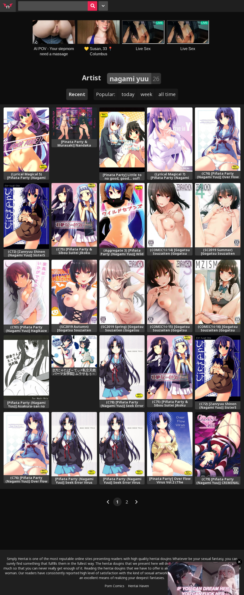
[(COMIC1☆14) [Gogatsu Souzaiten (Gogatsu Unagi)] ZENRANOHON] (170, 215)
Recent (77, 94)
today (128, 94)
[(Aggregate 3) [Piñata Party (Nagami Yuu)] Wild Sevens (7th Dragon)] (122, 215)
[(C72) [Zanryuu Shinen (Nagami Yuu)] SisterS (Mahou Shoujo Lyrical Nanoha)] (217, 368)
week (146, 94)
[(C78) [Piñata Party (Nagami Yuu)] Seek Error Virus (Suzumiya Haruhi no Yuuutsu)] (122, 367)
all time (167, 94)
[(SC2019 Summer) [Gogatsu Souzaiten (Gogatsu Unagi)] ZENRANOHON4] (217, 215)
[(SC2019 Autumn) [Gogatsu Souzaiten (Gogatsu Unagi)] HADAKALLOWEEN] (74, 292)
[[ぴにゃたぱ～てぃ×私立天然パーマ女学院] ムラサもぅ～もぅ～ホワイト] (74, 351)
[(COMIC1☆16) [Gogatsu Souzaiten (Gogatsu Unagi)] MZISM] (217, 292)
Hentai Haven (138, 586)
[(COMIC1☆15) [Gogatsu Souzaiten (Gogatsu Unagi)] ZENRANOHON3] (170, 292)
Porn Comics (114, 586)
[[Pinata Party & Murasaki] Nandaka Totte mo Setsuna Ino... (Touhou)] (74, 123)
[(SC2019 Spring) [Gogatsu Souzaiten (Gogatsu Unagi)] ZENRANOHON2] (122, 292)
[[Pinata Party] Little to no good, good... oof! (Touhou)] (122, 139)
